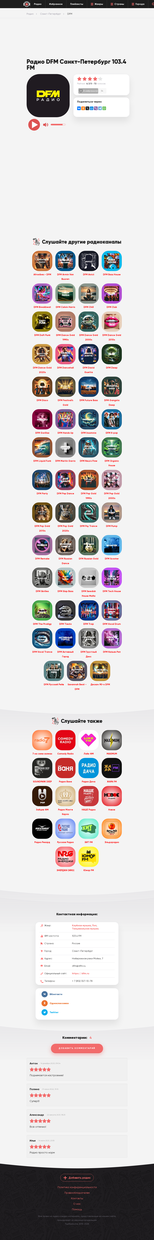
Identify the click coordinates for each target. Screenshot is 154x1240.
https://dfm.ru (80, 973)
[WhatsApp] (104, 108)
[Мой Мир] (91, 108)
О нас (77, 1203)
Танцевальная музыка (85, 928)
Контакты (77, 1198)
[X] (87, 108)
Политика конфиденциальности (77, 1187)
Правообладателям (77, 1192)
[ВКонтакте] (79, 108)
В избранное (90, 90)
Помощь (77, 1209)
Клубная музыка (81, 925)
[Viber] (96, 108)
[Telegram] (100, 108)
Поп (94, 925)
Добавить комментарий (77, 1048)
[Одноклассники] (83, 108)
